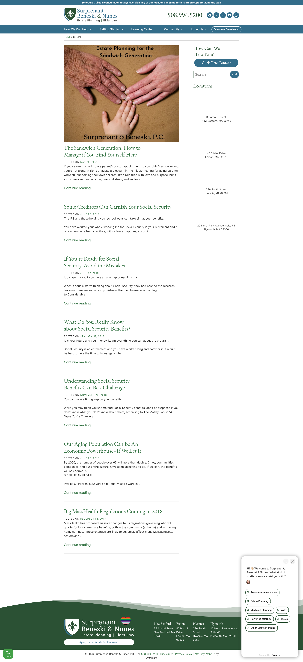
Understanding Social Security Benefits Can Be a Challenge (97, 384)
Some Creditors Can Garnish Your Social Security (118, 206)
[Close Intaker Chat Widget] (292, 561)
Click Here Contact (216, 62)
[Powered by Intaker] (276, 655)
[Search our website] (211, 74)
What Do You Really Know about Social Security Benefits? (97, 325)
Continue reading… (78, 188)
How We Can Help (76, 29)
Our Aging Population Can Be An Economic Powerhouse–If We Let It (102, 447)
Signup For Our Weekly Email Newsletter (99, 642)
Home (67, 37)
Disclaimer (166, 654)
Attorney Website (204, 654)
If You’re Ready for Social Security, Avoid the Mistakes (94, 262)
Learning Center (142, 29)
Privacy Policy (183, 654)
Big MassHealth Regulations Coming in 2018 (113, 511)
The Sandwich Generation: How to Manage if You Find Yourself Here (102, 151)
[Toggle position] (285, 561)
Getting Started (109, 29)
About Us (197, 29)
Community (172, 29)
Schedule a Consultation (226, 29)
